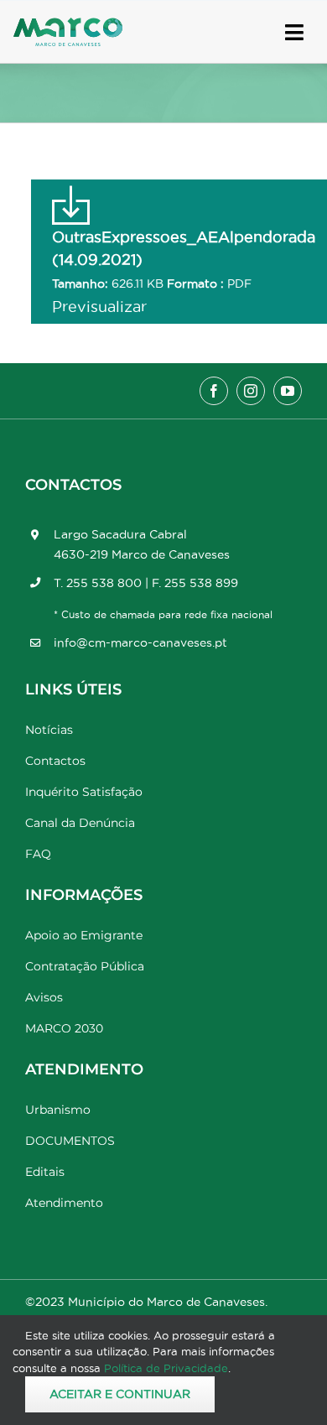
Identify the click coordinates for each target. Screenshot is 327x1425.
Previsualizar (99, 307)
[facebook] (214, 391)
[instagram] (250, 391)
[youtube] (287, 391)
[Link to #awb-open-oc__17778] (294, 32)
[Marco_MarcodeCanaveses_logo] (67, 25)
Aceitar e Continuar (119, 1394)
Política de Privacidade (166, 1368)
